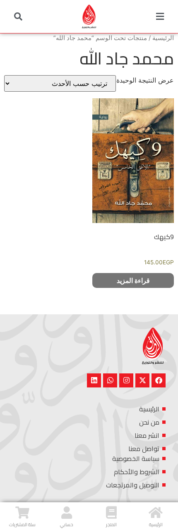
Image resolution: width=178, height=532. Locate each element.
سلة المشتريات (22, 524)
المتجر (111, 524)
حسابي (66, 524)
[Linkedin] (94, 380)
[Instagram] (126, 380)
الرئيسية (163, 38)
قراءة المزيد (133, 280)
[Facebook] (159, 380)
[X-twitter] (142, 380)
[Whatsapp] (110, 380)
